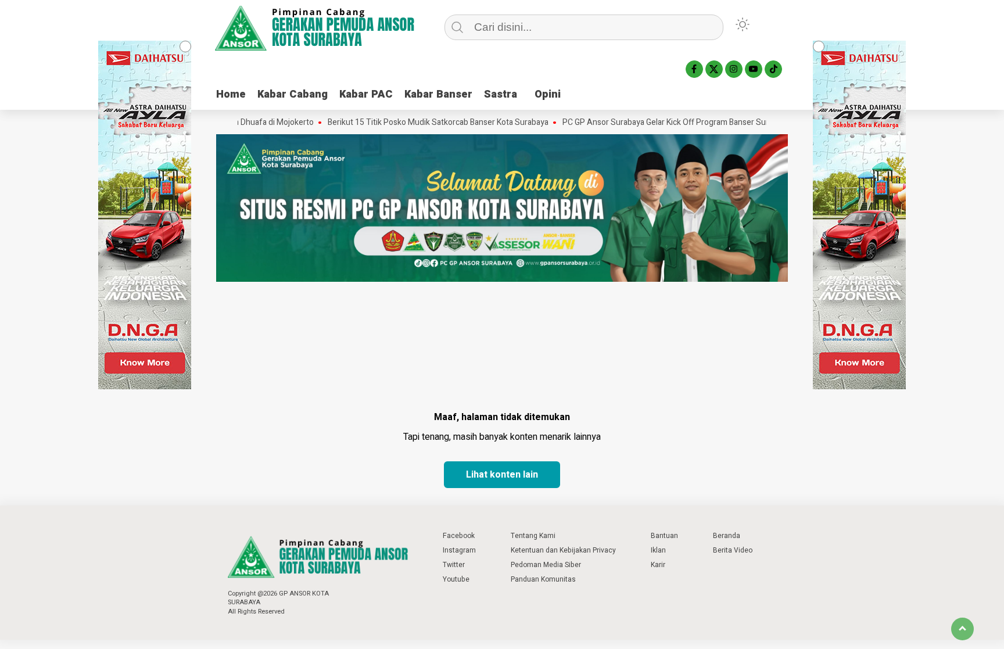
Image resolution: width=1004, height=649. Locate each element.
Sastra (500, 94)
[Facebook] (694, 69)
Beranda (726, 535)
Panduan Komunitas (543, 579)
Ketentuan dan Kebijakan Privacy (563, 550)
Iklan (658, 550)
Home (231, 94)
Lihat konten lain (502, 475)
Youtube (456, 579)
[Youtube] (753, 69)
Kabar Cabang (292, 94)
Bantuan (664, 535)
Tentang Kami (533, 535)
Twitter (454, 565)
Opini (548, 94)
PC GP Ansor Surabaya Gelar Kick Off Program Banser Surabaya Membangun (681, 122)
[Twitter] (714, 69)
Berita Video (732, 550)
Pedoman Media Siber (546, 565)
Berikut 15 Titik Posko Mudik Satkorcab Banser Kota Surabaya (420, 122)
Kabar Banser (438, 94)
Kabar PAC (366, 94)
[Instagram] (734, 69)
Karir (658, 565)
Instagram (459, 550)
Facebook (459, 535)
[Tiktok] (773, 69)
